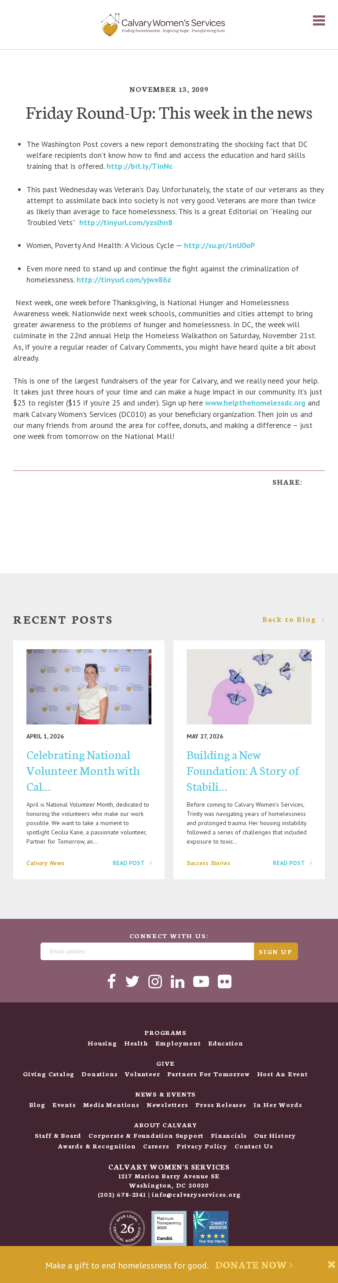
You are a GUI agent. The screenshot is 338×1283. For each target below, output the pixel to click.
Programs (165, 1032)
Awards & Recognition (97, 1145)
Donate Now (252, 1264)
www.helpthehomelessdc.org (255, 403)
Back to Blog (290, 619)
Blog (37, 1104)
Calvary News (45, 863)
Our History (275, 1135)
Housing (102, 1042)
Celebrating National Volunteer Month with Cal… (83, 770)
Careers (156, 1145)
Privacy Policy (202, 1145)
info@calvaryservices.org (196, 1194)
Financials (229, 1135)
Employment (178, 1042)
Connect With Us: (169, 935)
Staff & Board (58, 1135)
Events (64, 1104)
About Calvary (165, 1124)
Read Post (129, 863)
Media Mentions (111, 1104)
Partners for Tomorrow (208, 1073)
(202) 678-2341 (122, 1194)
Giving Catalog (48, 1073)
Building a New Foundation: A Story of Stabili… (243, 770)
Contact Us (254, 1145)
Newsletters (167, 1104)
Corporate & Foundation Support (146, 1135)
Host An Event (282, 1073)
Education (225, 1042)
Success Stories (209, 863)
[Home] (163, 24)
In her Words (278, 1104)
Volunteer (142, 1073)
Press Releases (220, 1104)
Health (136, 1042)
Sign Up (275, 951)
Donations (99, 1073)
